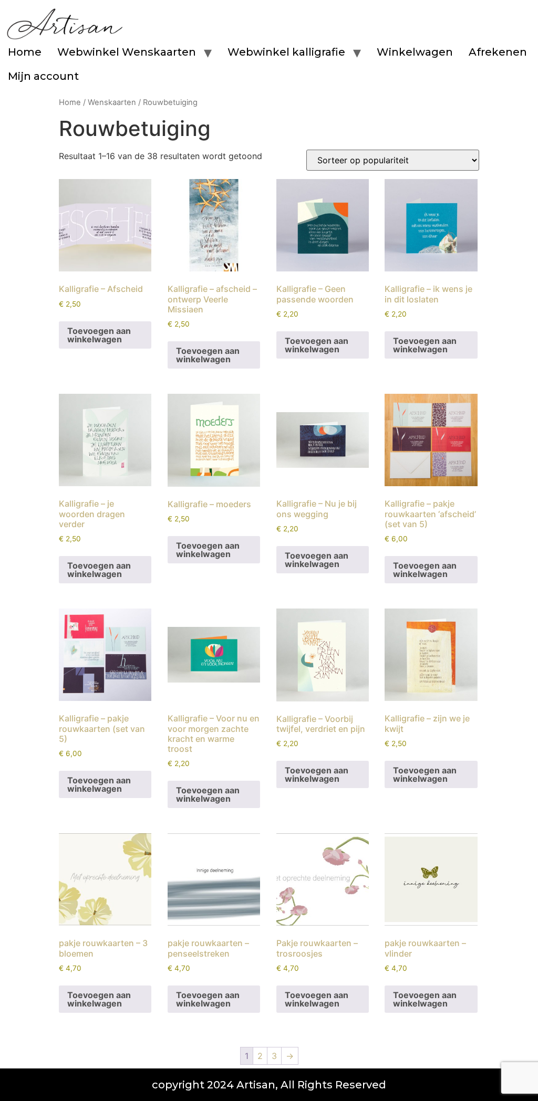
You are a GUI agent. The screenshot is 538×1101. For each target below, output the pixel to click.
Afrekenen (498, 52)
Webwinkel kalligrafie (286, 52)
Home (25, 52)
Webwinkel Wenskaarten (126, 52)
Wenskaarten (112, 102)
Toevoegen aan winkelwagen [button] (99, 335)
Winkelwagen (415, 52)
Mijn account (43, 76)
